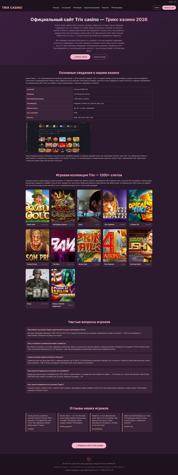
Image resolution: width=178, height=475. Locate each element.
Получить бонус (100, 57)
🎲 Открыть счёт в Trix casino (89, 445)
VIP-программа (116, 8)
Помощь (56, 8)
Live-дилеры (66, 8)
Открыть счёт (169, 8)
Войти (157, 8)
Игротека (105, 8)
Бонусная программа (92, 8)
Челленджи (77, 8)
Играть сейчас (80, 57)
